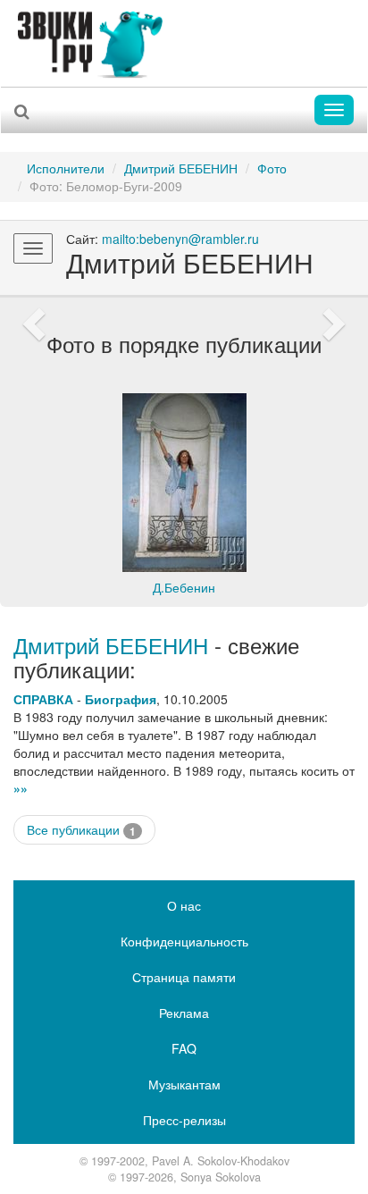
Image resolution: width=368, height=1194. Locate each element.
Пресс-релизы (184, 1120)
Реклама (184, 1013)
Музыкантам (184, 1084)
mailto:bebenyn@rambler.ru (180, 239)
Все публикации (81, 829)
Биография (120, 699)
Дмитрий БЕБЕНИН (181, 168)
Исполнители (66, 168)
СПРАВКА (43, 699)
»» (20, 788)
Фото (272, 168)
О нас (184, 905)
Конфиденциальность (184, 941)
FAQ (184, 1048)
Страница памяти (184, 977)
